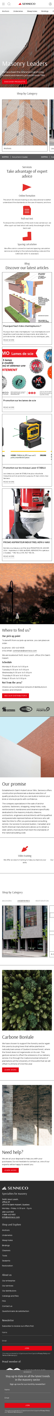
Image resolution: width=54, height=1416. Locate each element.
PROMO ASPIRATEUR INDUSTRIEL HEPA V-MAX (26, 542)
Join (27, 1348)
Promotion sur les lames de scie (19, 400)
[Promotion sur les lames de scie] (27, 372)
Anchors (6, 1230)
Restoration (7, 1265)
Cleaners (6, 1250)
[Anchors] (24, 122)
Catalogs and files (10, 1295)
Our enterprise (8, 1280)
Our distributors (9, 1290)
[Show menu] (3, 4)
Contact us (7, 1306)
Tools (4, 1255)
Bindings (6, 1245)
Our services (7, 1285)
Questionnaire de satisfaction (15, 1311)
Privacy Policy (42, 1353)
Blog (27, 263)
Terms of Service (7, 1355)
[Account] (50, 4)
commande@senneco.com (25, 650)
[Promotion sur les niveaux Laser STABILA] (27, 439)
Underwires (7, 1235)
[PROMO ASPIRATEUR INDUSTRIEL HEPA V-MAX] (27, 514)
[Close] (50, 1374)
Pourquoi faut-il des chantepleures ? (22, 326)
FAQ (4, 1301)
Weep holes (7, 1240)
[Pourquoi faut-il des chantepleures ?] (27, 297)
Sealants (6, 1260)
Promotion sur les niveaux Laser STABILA (24, 467)
